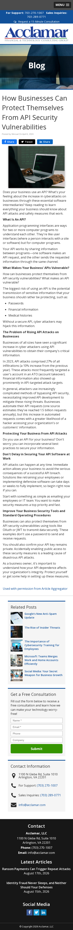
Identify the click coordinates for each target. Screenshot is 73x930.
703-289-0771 (36, 16)
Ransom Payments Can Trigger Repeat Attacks (36, 869)
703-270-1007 (34, 13)
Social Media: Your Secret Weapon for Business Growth (44, 673)
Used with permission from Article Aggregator (35, 589)
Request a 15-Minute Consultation (39, 21)
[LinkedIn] (43, 912)
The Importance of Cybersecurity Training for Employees (42, 645)
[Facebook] (30, 912)
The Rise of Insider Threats (42, 627)
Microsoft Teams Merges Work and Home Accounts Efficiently (41, 660)
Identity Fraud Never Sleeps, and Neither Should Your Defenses (36, 885)
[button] (62, 5)
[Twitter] (36, 912)
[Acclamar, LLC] (36, 33)
